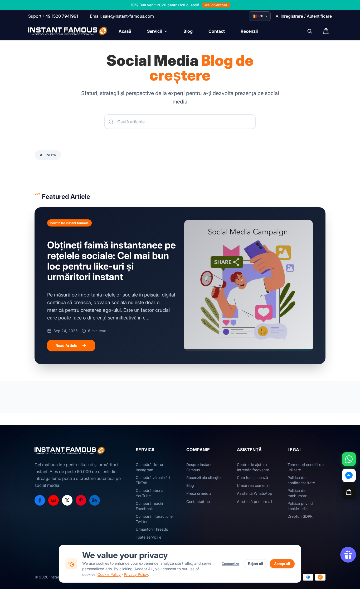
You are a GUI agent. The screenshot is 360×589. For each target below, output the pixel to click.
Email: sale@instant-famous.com (122, 16)
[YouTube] (53, 500)
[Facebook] (40, 500)
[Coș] (349, 492)
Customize (230, 564)
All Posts (48, 155)
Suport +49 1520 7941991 (53, 16)
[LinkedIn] (94, 500)
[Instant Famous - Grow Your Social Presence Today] (68, 31)
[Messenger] (349, 475)
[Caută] (309, 31)
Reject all (255, 564)
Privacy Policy (136, 574)
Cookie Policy (109, 574)
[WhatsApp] (349, 459)
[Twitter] (67, 500)
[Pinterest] (81, 500)
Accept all (282, 564)
